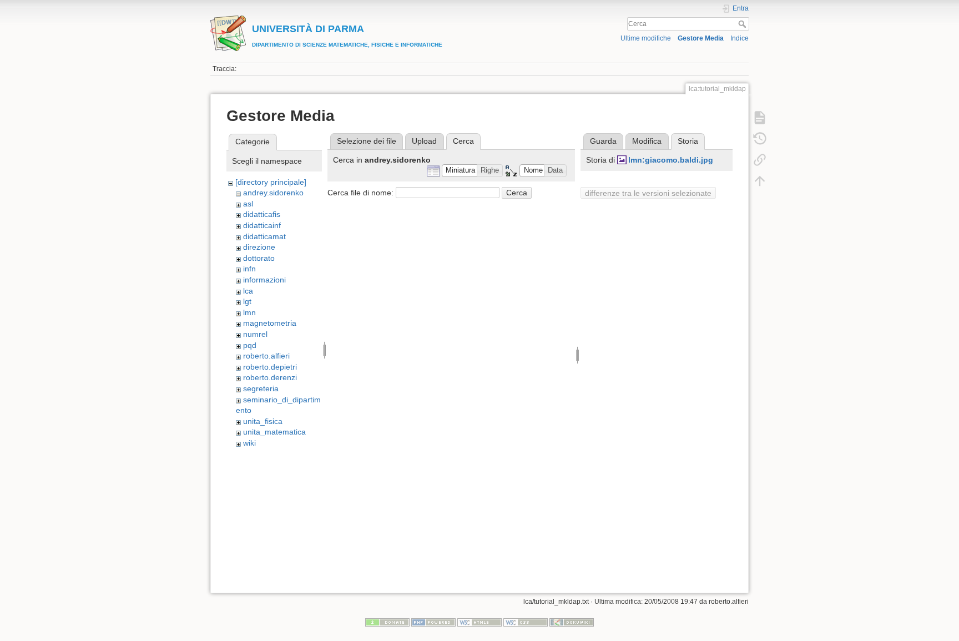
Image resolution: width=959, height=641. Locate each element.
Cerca (743, 24)
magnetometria (269, 323)
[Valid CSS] (525, 622)
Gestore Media (701, 38)
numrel (255, 334)
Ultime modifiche (645, 38)
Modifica (647, 141)
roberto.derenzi (270, 377)
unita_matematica (274, 431)
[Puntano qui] (760, 159)
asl (248, 203)
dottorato (259, 258)
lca (248, 290)
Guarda (603, 141)
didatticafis (261, 214)
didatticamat (264, 236)
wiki (249, 442)
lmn (249, 312)
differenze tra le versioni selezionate (648, 193)
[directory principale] (270, 182)
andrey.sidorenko (273, 192)
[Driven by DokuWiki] (571, 622)
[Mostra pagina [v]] (760, 117)
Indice (739, 38)
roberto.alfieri (266, 355)
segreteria (261, 388)
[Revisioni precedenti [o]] (760, 138)
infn (249, 268)
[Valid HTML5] (479, 622)
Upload (424, 141)
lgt (247, 301)
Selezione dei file (366, 141)
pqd (249, 345)
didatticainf (262, 225)
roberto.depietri (270, 366)
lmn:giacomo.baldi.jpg (670, 159)
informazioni (264, 279)
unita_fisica (262, 421)
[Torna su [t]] (760, 180)
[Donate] (387, 622)
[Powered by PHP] (433, 622)
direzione (259, 247)
